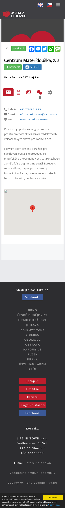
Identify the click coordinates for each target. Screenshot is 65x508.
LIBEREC (32, 334)
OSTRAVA (32, 344)
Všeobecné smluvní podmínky (32, 472)
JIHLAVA (32, 325)
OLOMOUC (32, 339)
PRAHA (32, 359)
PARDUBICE (32, 349)
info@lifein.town (38, 463)
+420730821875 (30, 109)
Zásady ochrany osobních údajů (32, 482)
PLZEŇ (32, 354)
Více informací (54, 504)
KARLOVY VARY (32, 330)
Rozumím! (53, 497)
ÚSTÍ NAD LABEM (32, 364)
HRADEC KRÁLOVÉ (32, 320)
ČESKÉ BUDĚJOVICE (32, 315)
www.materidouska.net (34, 119)
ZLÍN (32, 369)
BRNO (32, 310)
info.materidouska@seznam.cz (38, 114)
